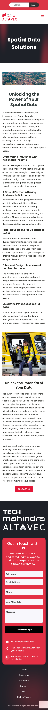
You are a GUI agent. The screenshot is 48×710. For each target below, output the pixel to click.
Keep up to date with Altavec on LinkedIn (25, 658)
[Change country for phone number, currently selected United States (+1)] (8, 592)
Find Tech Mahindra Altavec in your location (25, 649)
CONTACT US (24, 489)
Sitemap (37, 706)
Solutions (24, 675)
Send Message (24, 629)
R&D (24, 691)
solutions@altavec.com (22, 641)
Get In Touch (24, 697)
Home (24, 669)
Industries (24, 680)
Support (24, 686)
